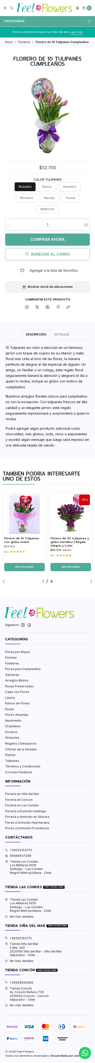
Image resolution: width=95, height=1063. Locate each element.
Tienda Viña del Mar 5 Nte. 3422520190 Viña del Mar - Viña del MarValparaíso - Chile (36, 949)
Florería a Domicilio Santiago (25, 811)
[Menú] (5, 8)
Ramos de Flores (17, 703)
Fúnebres (12, 663)
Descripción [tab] (36, 334)
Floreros (24, 42)
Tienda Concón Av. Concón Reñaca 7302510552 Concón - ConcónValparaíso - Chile (29, 994)
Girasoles (12, 737)
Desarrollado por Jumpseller (70, 1055)
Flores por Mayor (17, 652)
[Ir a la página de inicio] (44, 8)
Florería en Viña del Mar (22, 794)
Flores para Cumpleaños (23, 669)
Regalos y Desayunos (21, 743)
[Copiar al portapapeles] (68, 307)
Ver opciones (24, 567)
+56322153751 (21, 850)
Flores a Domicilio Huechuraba (27, 822)
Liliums (10, 697)
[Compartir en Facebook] (27, 307)
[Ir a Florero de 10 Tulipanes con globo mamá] (24, 513)
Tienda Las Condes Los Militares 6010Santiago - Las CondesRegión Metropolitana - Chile (30, 867)
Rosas (9, 709)
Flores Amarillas (16, 715)
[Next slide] (90, 581)
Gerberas (12, 675)
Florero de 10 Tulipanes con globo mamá (21, 540)
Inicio (9, 42)
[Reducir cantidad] (8, 225)
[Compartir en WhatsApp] (47, 307)
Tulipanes (12, 761)
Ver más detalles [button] (22, 916)
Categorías (14, 21)
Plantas (10, 755)
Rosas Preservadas (19, 686)
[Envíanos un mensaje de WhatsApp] (85, 1053)
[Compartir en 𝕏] (37, 307)
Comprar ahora (47, 239)
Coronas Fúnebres (18, 772)
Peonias (11, 657)
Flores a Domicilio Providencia (27, 828)
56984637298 (20, 856)
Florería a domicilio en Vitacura (27, 817)
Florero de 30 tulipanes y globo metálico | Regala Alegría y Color (69, 542)
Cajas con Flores (17, 692)
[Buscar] (11, 8)
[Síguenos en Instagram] (23, 625)
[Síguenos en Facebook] (29, 625)
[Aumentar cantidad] (86, 225)
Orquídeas (12, 726)
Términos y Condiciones (22, 766)
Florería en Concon (19, 800)
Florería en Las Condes (22, 805)
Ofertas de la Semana (21, 749)
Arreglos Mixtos (16, 680)
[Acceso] (77, 8)
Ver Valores (84, 32)
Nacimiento (13, 720)
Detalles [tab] (61, 334)
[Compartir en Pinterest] (58, 307)
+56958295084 (21, 982)
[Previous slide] (5, 581)
